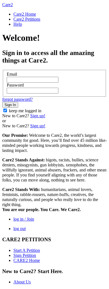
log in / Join (23, 219)
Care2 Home (24, 14)
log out (19, 228)
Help (17, 24)
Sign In (10, 105)
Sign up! (37, 115)
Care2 (7, 4)
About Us (22, 282)
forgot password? (17, 99)
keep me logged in (25, 110)
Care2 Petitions (26, 19)
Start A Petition (26, 250)
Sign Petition (24, 255)
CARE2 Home (26, 260)
